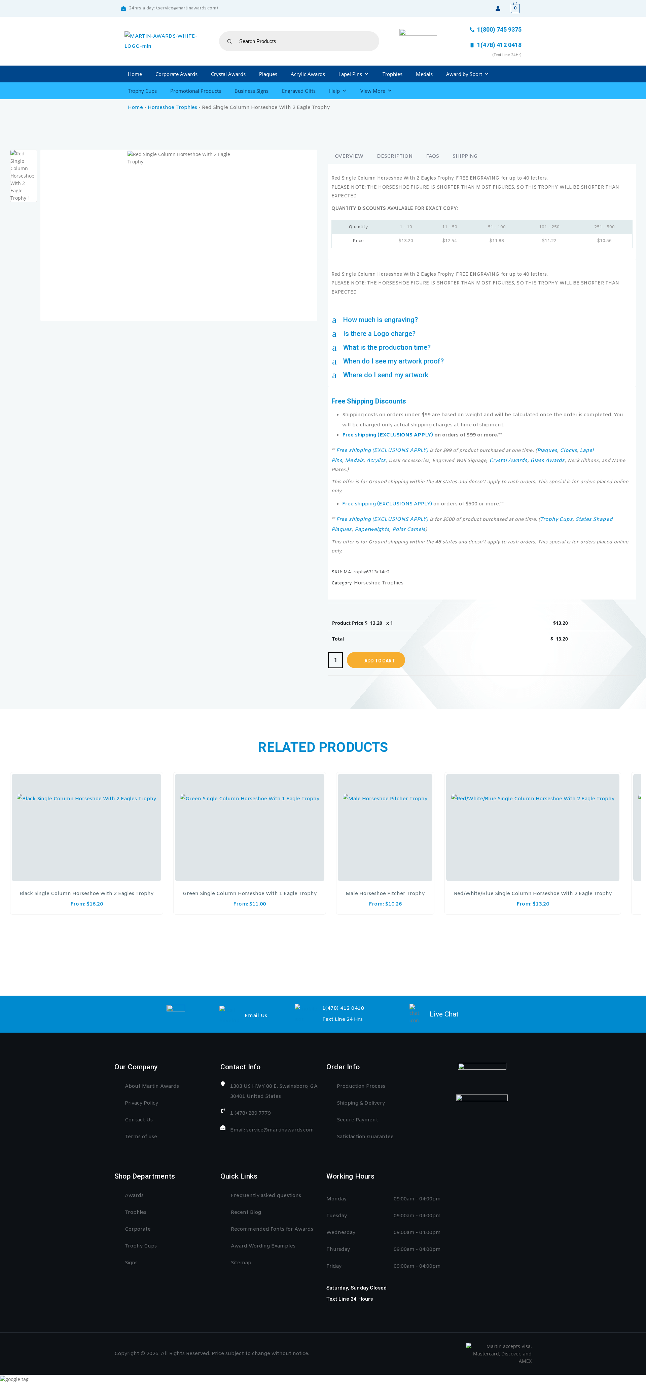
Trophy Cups (142, 90)
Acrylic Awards (308, 74)
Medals (424, 74)
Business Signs (251, 90)
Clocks (568, 450)
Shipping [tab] (465, 156)
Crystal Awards (228, 74)
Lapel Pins (350, 74)
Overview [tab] (349, 156)
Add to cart (379, 660)
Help (334, 90)
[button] (482, 320)
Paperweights (372, 529)
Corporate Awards (176, 74)
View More (372, 90)
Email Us (256, 1015)
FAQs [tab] (432, 156)
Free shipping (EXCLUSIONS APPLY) (387, 435)
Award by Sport (464, 74)
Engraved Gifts (299, 90)
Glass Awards (547, 460)
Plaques (268, 74)
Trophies (392, 74)
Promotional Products (195, 90)
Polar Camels (409, 529)
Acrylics (376, 460)
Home (135, 74)
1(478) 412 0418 (343, 1008)
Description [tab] (394, 156)
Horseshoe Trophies (172, 107)
